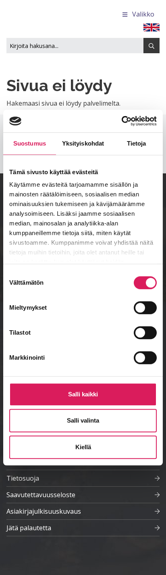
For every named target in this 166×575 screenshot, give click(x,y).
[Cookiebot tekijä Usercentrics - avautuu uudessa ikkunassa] (121, 121)
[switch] (145, 307)
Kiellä (83, 447)
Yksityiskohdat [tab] (83, 143)
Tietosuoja (22, 478)
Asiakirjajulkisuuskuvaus (43, 511)
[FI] (151, 26)
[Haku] (151, 45)
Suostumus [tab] (29, 143)
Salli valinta (83, 420)
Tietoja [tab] (136, 143)
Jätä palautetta (28, 527)
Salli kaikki (83, 394)
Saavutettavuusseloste (40, 494)
